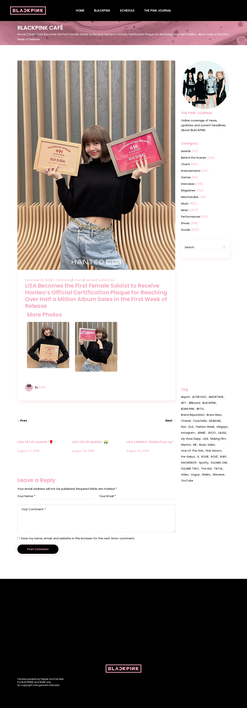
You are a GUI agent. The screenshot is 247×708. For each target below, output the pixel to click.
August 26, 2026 (83, 451)
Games (186, 177)
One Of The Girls (192, 451)
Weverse (218, 474)
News (184, 210)
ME (195, 445)
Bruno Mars (214, 415)
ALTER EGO (199, 397)
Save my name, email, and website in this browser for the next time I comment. (78, 538)
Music (185, 203)
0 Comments (62, 280)
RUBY (223, 457)
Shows (185, 223)
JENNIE (201, 433)
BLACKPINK (209, 403)
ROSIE (205, 457)
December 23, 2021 (37, 280)
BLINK (42, 387)
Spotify (203, 463)
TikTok (218, 469)
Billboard (194, 403)
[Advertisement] (205, 322)
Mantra (186, 445)
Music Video (207, 445)
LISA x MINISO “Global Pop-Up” (150, 442)
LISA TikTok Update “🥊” (36, 442)
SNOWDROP (189, 463)
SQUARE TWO (190, 469)
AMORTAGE (216, 397)
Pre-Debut (188, 457)
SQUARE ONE (219, 463)
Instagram (188, 433)
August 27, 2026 (28, 451)
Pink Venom (214, 451)
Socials (185, 230)
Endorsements (190, 171)
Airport (185, 397)
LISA (111, 280)
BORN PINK (187, 409)
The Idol (206, 469)
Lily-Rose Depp (191, 439)
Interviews (188, 184)
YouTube (187, 480)
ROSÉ (214, 457)
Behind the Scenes (193, 158)
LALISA (102, 280)
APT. (184, 403)
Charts (31, 34)
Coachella (200, 421)
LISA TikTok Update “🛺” (90, 442)
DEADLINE (215, 421)
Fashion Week (205, 427)
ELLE (191, 427)
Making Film (218, 439)
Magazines (188, 190)
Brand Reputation (192, 415)
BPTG (200, 409)
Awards (186, 151)
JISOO (212, 433)
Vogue (195, 474)
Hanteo (91, 280)
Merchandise (189, 197)
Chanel (186, 421)
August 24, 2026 (137, 451)
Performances (190, 217)
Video (185, 474)
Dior (183, 427)
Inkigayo (222, 427)
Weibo (206, 474)
